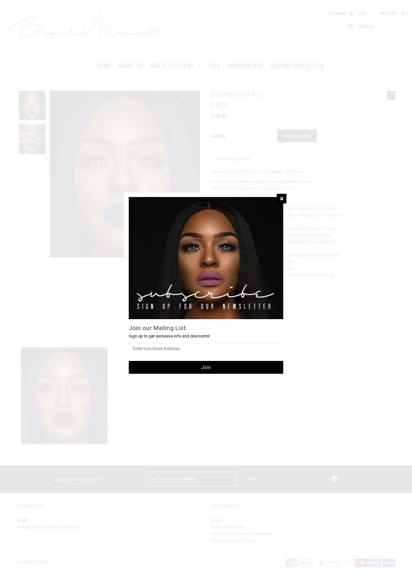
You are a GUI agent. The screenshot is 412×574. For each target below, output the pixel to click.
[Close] (281, 198)
